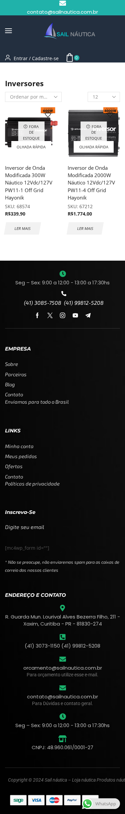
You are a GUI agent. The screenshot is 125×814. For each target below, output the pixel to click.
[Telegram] (88, 315)
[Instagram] (62, 315)
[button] (8, 31)
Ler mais (22, 228)
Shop (29, 70)
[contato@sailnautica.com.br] (62, 688)
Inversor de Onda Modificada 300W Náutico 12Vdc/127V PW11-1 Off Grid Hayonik (28, 182)
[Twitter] (50, 315)
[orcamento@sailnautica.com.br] (62, 659)
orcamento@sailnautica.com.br (62, 667)
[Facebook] (37, 315)
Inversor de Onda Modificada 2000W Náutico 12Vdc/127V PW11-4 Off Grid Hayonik (91, 182)
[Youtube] (75, 315)
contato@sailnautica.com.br (62, 696)
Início (11, 70)
